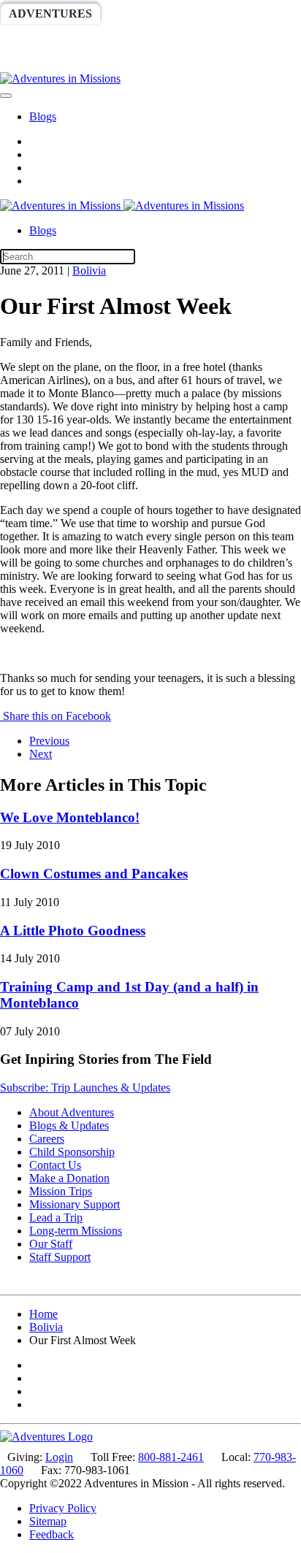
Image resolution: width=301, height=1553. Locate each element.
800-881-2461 (171, 1457)
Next (40, 754)
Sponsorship (151, 37)
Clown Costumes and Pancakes (94, 873)
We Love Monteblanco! (70, 817)
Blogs (42, 116)
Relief (235, 37)
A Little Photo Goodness (72, 930)
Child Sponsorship (72, 1152)
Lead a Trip (56, 1217)
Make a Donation (69, 1178)
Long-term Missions (75, 1230)
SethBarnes (49, 37)
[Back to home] (60, 78)
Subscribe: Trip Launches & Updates (85, 1087)
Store (93, 61)
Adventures (50, 13)
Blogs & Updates (69, 1125)
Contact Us (55, 1165)
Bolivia (89, 270)
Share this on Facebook (55, 716)
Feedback (51, 1534)
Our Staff (50, 1244)
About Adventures (71, 1112)
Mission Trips (60, 1191)
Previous (49, 741)
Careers (46, 1138)
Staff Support (60, 1257)
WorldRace (153, 13)
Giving (31, 61)
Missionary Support (74, 1204)
